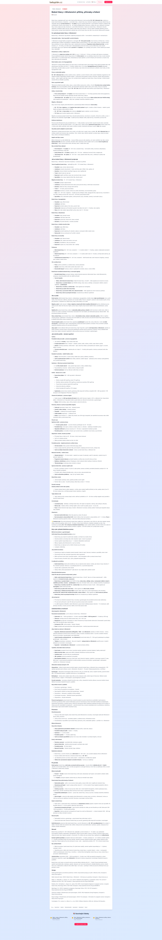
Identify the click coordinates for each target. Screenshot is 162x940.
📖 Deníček (88, 2)
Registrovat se (108, 2)
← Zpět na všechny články (81, 924)
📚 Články (94, 2)
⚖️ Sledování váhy (81, 2)
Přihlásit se (100, 2)
